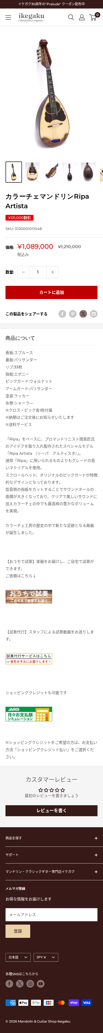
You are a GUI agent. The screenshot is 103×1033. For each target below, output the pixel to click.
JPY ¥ (41, 957)
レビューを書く (51, 810)
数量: (9, 272)
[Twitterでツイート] (83, 314)
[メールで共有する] (94, 314)
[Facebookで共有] (62, 314)
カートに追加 (51, 292)
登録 (18, 931)
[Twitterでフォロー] (20, 984)
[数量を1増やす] (52, 272)
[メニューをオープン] (8, 17)
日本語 (13, 957)
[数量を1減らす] (23, 272)
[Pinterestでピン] (73, 314)
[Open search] (71, 17)
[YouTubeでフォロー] (40, 984)
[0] (93, 17)
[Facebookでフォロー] (9, 984)
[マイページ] (82, 17)
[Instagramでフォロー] (30, 984)
